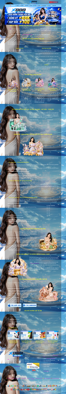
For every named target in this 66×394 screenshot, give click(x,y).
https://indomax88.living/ (27, 34)
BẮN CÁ (18, 5)
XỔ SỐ (31, 5)
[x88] (33, 2)
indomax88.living (17, 366)
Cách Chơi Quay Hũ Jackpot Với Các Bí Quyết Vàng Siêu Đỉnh (39, 341)
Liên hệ (33, 379)
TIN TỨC (49, 5)
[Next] (58, 340)
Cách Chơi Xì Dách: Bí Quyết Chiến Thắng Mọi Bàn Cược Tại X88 (13, 341)
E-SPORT (35, 5)
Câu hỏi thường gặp (55, 378)
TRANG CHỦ (13, 5)
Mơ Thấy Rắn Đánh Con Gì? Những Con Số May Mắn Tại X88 (26, 341)
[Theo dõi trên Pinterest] (33, 370)
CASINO (22, 5)
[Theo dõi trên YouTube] (35, 370)
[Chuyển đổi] (9, 315)
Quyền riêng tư (23, 378)
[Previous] (7, 340)
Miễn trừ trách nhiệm (16, 378)
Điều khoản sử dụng (38, 378)
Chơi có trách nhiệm (47, 378)
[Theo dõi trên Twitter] (31, 370)
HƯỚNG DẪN (54, 5)
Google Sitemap (46, 371)
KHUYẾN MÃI (44, 5)
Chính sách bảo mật (30, 378)
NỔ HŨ (39, 5)
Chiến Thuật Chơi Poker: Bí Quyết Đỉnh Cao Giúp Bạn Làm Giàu (53, 341)
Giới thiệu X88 (9, 378)
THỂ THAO (26, 5)
